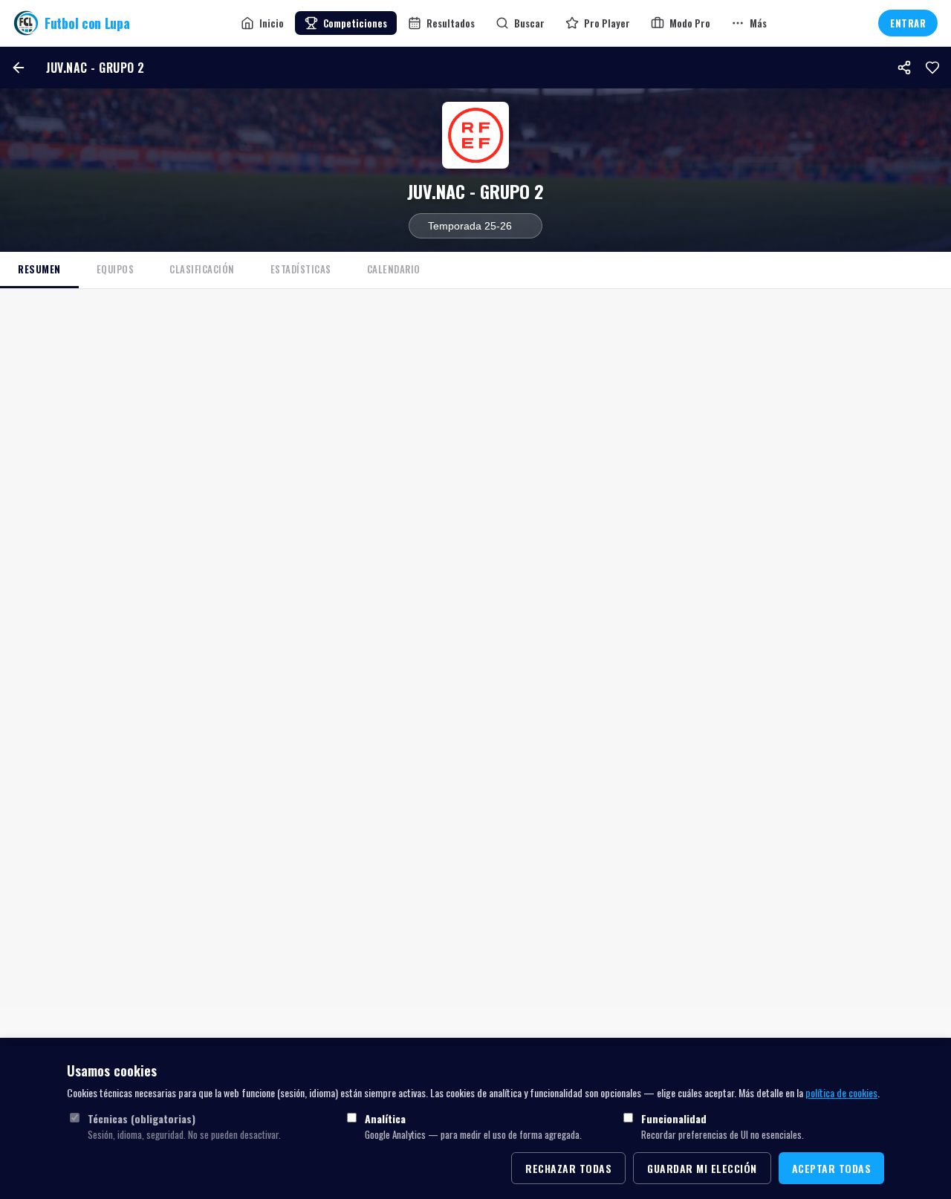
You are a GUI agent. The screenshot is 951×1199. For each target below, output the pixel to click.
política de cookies (841, 1092)
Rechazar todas (568, 1168)
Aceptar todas (832, 1168)
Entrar (908, 23)
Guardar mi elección (702, 1168)
